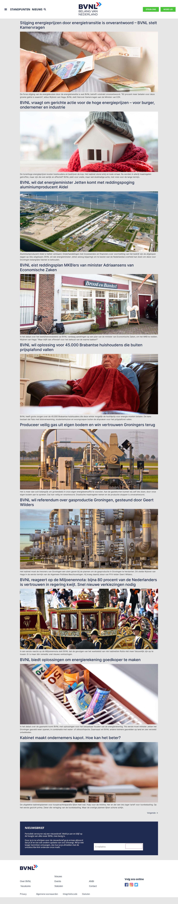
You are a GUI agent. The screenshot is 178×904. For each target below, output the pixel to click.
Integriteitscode (70, 894)
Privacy (23, 894)
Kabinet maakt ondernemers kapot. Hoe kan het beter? (70, 737)
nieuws (37, 9)
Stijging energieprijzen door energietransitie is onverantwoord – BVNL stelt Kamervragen (88, 25)
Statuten (86, 894)
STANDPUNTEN (20, 9)
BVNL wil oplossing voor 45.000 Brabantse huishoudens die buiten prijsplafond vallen (81, 347)
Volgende (152, 813)
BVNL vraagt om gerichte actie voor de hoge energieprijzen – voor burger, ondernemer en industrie (87, 105)
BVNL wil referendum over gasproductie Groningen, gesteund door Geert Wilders (87, 502)
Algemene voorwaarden (47, 894)
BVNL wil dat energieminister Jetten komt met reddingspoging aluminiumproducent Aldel (77, 184)
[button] (45, 9)
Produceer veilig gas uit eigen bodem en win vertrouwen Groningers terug (87, 424)
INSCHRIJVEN (134, 846)
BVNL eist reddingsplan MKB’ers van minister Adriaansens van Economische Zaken (77, 267)
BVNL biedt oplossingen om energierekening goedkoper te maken (80, 659)
